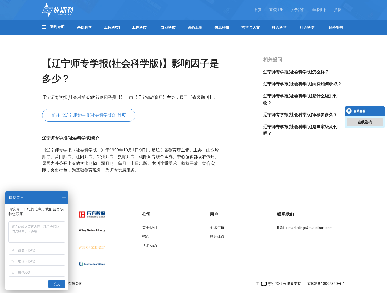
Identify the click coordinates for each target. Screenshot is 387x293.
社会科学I (280, 27)
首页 (258, 10)
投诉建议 (217, 236)
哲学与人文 (250, 27)
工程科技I (112, 27)
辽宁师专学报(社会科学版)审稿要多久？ (300, 114)
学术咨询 (217, 227)
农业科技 (168, 27)
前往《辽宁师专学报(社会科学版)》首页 (89, 115)
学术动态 (319, 10)
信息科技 (222, 27)
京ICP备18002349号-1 (325, 283)
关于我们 (298, 10)
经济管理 (336, 27)
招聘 (337, 10)
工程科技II (140, 27)
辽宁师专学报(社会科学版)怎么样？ (296, 72)
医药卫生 (195, 27)
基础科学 (84, 27)
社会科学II (308, 27)
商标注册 (276, 10)
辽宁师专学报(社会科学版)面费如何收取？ (302, 84)
